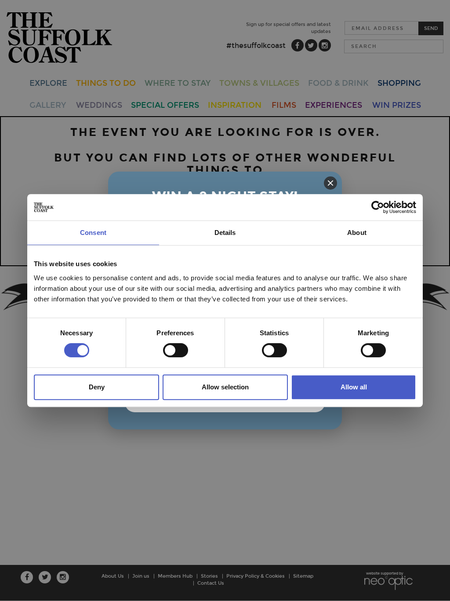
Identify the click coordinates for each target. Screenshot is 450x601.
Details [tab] (225, 232)
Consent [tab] (93, 232)
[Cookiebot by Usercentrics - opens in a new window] (377, 207)
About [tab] (357, 232)
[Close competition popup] (330, 183)
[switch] (175, 350)
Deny (97, 387)
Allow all (354, 387)
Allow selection (225, 387)
